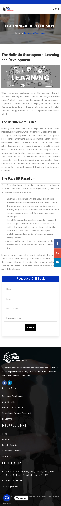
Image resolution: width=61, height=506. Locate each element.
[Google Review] (57, 253)
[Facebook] (4, 382)
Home (17, 33)
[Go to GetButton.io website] (6, 503)
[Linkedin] (10, 382)
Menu (55, 9)
